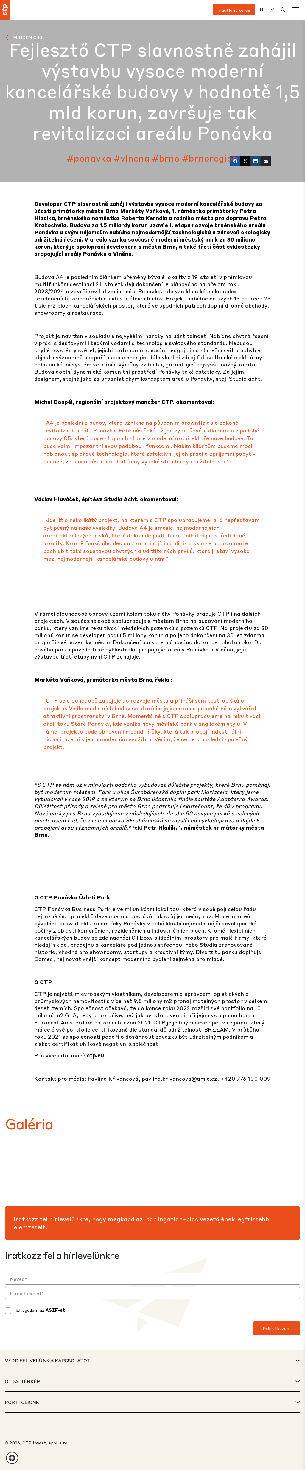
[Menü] (295, 10)
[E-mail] (266, 161)
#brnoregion (210, 158)
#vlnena (132, 158)
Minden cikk (28, 37)
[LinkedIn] (255, 161)
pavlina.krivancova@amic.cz (179, 1078)
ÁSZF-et (55, 1310)
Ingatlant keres (233, 9)
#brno (166, 158)
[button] (12, 1458)
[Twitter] (245, 161)
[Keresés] (283, 10)
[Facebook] (235, 161)
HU (263, 9)
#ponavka (89, 158)
